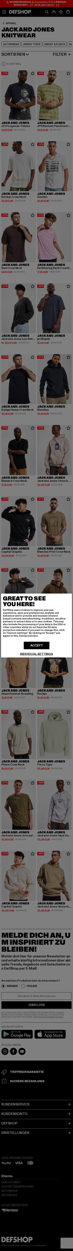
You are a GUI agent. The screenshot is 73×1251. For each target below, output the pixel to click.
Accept (36, 645)
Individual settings (36, 654)
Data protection (28, 635)
